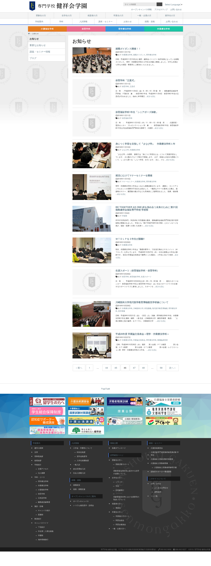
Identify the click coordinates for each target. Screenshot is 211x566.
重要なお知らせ (38, 45)
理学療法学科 (124, 28)
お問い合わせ (176, 9)
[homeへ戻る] (58, 6)
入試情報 (83, 21)
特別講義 (147, 308)
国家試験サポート (122, 464)
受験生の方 (41, 15)
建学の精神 (38, 448)
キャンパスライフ (41, 523)
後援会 (118, 507)
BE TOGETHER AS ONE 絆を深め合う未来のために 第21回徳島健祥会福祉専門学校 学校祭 (147, 208)
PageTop (105, 388)
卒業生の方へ (117, 512)
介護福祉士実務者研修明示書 (165, 467)
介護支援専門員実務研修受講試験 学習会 (165, 453)
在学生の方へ (117, 477)
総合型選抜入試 (79, 468)
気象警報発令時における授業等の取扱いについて (126, 498)
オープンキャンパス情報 (141, 9)
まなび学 (125, 149)
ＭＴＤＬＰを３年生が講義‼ (130, 238)
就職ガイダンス (139, 54)
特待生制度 (81, 452)
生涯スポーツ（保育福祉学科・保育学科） (137, 270)
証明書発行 (120, 490)
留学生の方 (170, 15)
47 (134, 367)
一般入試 (76, 464)
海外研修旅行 (43, 539)
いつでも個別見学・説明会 (83, 505)
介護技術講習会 (157, 448)
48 (143, 367)
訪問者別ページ (116, 455)
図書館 (40, 514)
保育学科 (86, 28)
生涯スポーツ (146, 276)
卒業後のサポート (122, 516)
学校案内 (39, 21)
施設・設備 (38, 506)
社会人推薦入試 (79, 473)
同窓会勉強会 (121, 524)
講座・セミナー (105, 21)
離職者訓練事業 (44, 502)
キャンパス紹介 (44, 510)
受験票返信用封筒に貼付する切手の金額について (126, 472)
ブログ (33, 58)
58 (161, 367)
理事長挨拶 (38, 456)
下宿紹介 (41, 527)
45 (116, 367)
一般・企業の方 (144, 15)
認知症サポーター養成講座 (161, 471)
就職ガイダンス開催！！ (128, 48)
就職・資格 (150, 21)
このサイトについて (157, 478)
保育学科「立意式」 (126, 80)
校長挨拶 (37, 460)
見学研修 (121, 311)
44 (106, 367)
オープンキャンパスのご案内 (83, 496)
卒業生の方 (118, 15)
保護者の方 (93, 15)
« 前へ (79, 367)
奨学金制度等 (82, 456)
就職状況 (76, 485)
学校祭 (124, 215)
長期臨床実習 (162, 340)
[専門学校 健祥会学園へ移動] (29, 33)
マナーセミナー (128, 181)
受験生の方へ (117, 460)
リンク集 (154, 496)
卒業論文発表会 (139, 340)
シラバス (119, 482)
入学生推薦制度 (83, 460)
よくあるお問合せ (161, 487)
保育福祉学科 (127, 118)
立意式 (132, 86)
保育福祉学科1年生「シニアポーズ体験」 (137, 112)
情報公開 (114, 443)
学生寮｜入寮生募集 (46, 531)
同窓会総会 (120, 520)
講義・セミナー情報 (40, 51)
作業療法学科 (163, 28)
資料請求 (157, 492)
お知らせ (128, 21)
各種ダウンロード (119, 448)
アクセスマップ (161, 9)
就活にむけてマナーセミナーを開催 (134, 175)
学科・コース (39, 477)
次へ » (172, 367)
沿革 (36, 452)
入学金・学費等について (82, 448)
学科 (61, 21)
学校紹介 (37, 464)
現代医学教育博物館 (160, 308)
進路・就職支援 (79, 489)
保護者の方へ (117, 503)
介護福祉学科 (47, 28)
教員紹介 (37, 518)
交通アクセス (43, 468)
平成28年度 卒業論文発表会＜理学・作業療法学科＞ (142, 333)
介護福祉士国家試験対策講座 (162, 459)
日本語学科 (42, 498)
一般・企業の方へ (119, 528)
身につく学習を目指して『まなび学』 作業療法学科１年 (145, 143)
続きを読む (151, 96)
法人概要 (41, 473)
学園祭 (40, 535)
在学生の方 (67, 15)
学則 (117, 486)
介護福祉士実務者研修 (159, 463)
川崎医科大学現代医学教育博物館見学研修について (142, 302)
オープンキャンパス (81, 501)
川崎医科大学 (138, 308)
